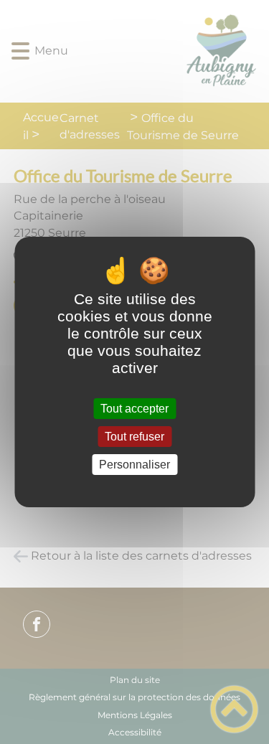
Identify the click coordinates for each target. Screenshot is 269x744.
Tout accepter (134, 408)
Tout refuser (134, 436)
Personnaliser (134, 464)
